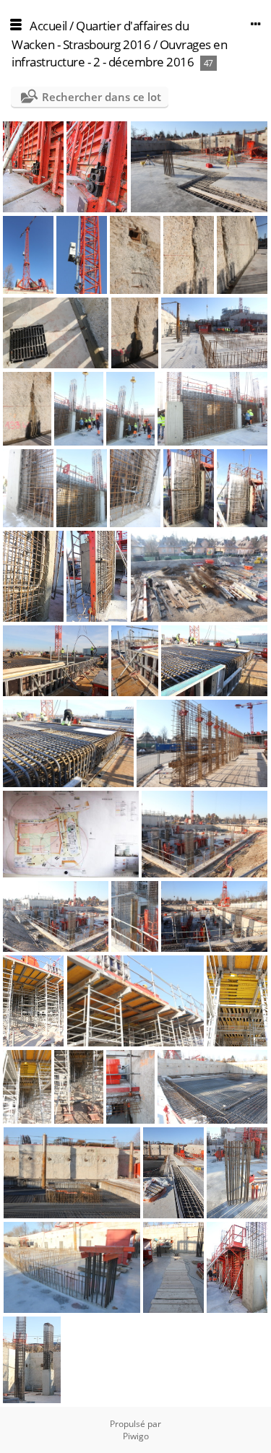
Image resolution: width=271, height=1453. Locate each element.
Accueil (48, 25)
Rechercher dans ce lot (101, 97)
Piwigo (136, 1436)
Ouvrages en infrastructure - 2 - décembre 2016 (119, 53)
